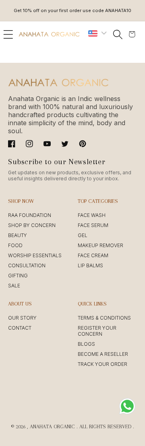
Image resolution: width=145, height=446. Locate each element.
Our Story (22, 318)
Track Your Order (102, 364)
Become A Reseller (103, 354)
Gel (82, 235)
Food (15, 245)
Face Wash (92, 215)
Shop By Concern (32, 225)
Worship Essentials (35, 255)
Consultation (27, 265)
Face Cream (93, 255)
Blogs (86, 344)
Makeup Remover (100, 245)
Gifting (18, 276)
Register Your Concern (97, 331)
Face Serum (93, 225)
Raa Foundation (29, 215)
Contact (19, 328)
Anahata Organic (52, 426)
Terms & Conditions (104, 318)
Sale (14, 286)
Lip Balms (90, 265)
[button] (8, 34)
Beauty (17, 235)
